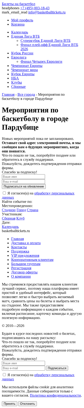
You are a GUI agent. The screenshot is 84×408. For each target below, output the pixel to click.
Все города (26, 94)
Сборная (8, 218)
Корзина (17, 24)
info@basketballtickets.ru (47, 12)
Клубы (16, 82)
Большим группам (25, 264)
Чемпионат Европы (26, 66)
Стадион (9, 210)
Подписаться (57, 368)
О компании (21, 276)
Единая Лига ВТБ (25, 36)
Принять (9, 403)
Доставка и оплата (26, 243)
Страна (32, 210)
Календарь (19, 32)
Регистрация (21, 268)
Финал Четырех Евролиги (41, 61)
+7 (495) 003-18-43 (34, 8)
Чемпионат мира (24, 70)
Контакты (19, 247)
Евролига (18, 57)
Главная (8, 94)
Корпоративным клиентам (32, 260)
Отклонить (27, 403)
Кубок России (22, 53)
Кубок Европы (23, 74)
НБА (15, 78)
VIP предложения (25, 255)
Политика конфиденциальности (55, 395)
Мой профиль (22, 20)
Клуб (20, 218)
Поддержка (20, 251)
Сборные (18, 87)
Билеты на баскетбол (18, 4)
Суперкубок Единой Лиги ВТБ (45, 41)
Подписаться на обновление (24, 186)
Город (21, 210)
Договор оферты (24, 272)
